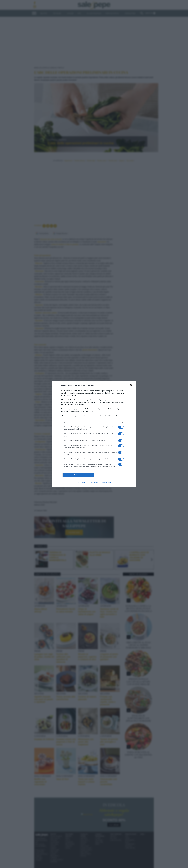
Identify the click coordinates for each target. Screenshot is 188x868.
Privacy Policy (106, 482)
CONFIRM (78, 475)
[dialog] (94, 434)
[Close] (132, 386)
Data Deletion (81, 482)
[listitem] (94, 423)
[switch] (121, 427)
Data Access (94, 482)
